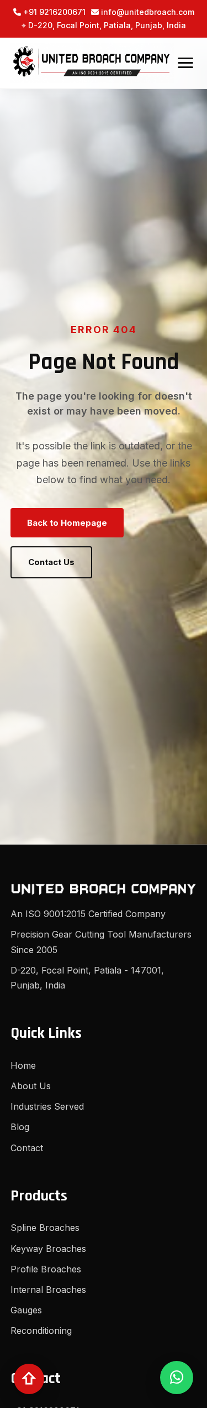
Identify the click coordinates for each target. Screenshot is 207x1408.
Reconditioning (41, 1330)
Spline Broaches (44, 1227)
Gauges (26, 1310)
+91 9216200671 (53, 12)
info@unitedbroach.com (146, 12)
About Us (30, 1085)
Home (23, 1065)
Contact (26, 1147)
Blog (19, 1126)
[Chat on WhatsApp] (176, 1377)
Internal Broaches (48, 1289)
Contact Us (51, 562)
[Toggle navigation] (185, 62)
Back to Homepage (67, 522)
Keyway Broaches (48, 1248)
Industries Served (47, 1106)
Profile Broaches (45, 1269)
